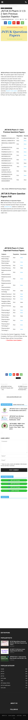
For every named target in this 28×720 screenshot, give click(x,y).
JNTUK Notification (8, 8)
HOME (2, 669)
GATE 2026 (19, 715)
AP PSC (24, 715)
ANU (2, 680)
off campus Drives (5, 683)
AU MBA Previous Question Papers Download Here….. (22, 388)
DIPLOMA (3, 678)
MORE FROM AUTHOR (18, 404)
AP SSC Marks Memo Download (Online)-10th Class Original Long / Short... (18, 643)
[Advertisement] (14, 57)
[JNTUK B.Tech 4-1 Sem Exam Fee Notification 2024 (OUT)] (5, 410)
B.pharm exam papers (11, 90)
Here (25, 140)
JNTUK (2, 8)
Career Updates (11, 715)
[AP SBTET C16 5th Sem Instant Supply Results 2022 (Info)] (5, 651)
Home (2, 5)
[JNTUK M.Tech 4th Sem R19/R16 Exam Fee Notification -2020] (5, 418)
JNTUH (2, 673)
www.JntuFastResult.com (7, 19)
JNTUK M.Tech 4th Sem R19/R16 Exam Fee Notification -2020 (16, 417)
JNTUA (2, 676)
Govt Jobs (3, 687)
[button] (26, 2)
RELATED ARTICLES (6, 404)
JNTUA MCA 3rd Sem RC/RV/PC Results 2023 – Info (7, 388)
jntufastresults (8, 206)
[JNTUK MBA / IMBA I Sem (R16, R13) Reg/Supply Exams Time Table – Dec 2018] (5, 425)
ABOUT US (4, 715)
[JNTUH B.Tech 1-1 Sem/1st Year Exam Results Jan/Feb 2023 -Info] (5, 658)
